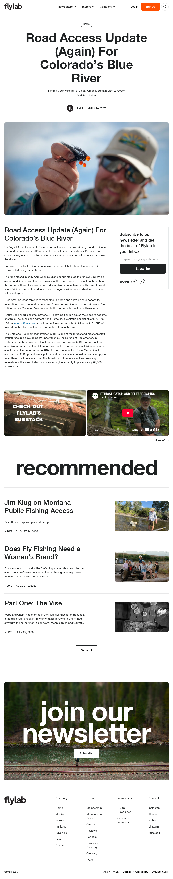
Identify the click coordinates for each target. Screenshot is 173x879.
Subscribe (143, 268)
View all (86, 650)
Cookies (127, 871)
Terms (104, 871)
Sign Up (150, 6)
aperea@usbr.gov (24, 322)
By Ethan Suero (160, 871)
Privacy (115, 871)
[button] (67, 7)
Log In (134, 6)
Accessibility (141, 871)
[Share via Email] (142, 281)
